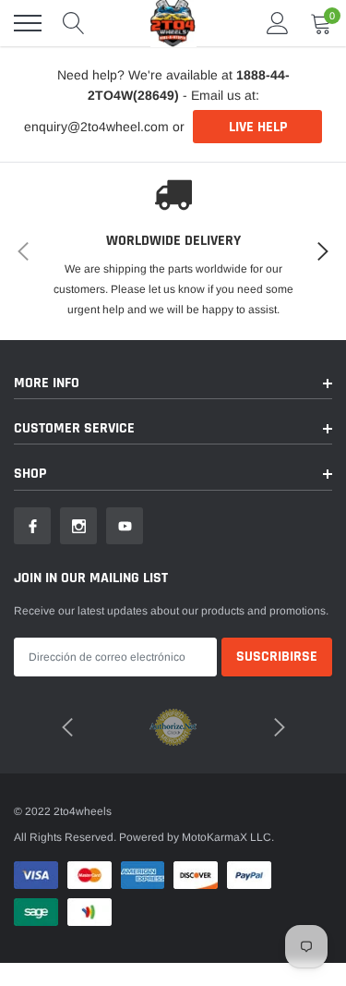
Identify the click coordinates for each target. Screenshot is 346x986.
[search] (74, 23)
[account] (278, 23)
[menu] (28, 23)
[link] (32, 525)
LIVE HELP (258, 127)
